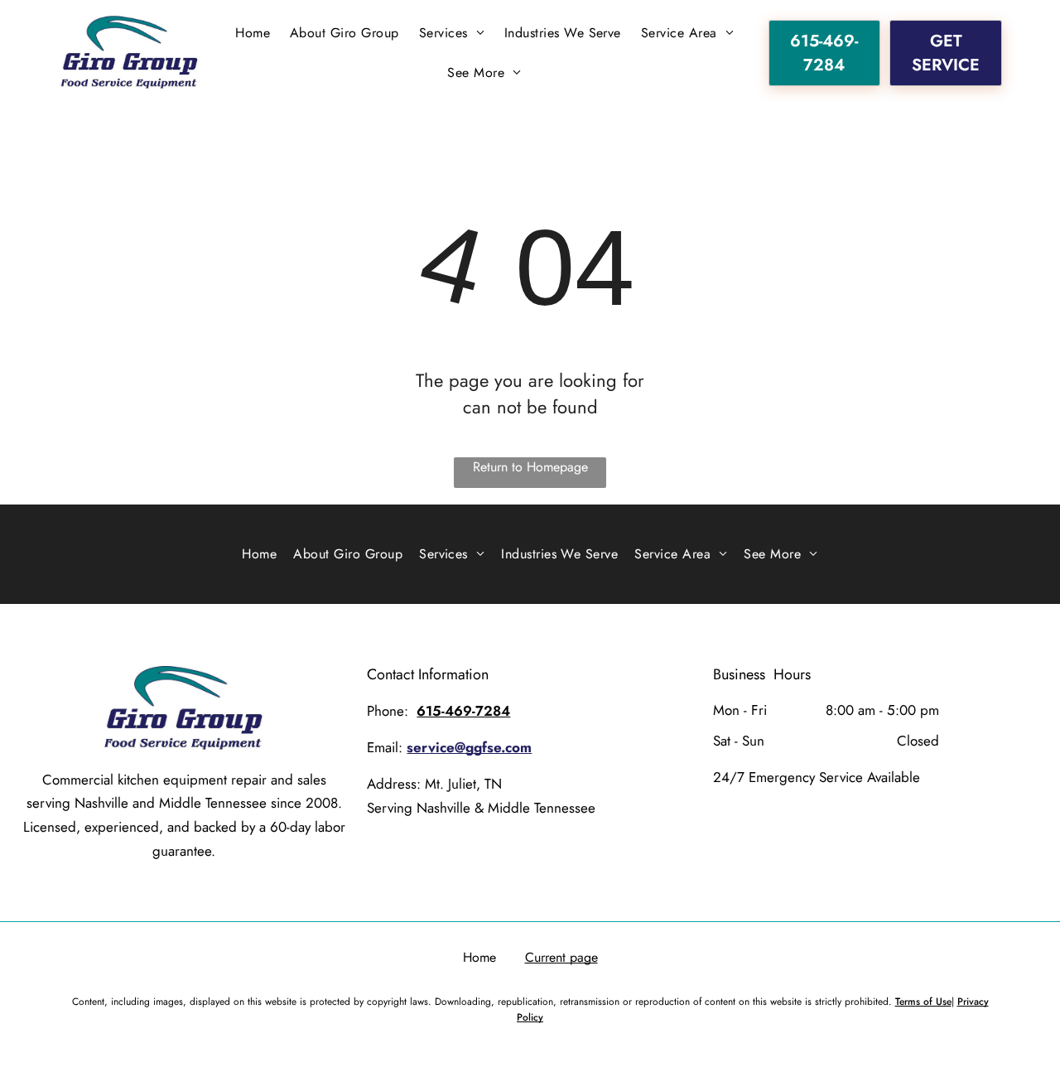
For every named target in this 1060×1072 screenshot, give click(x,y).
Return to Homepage (530, 466)
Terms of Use (923, 1001)
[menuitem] (252, 33)
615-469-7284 (463, 711)
